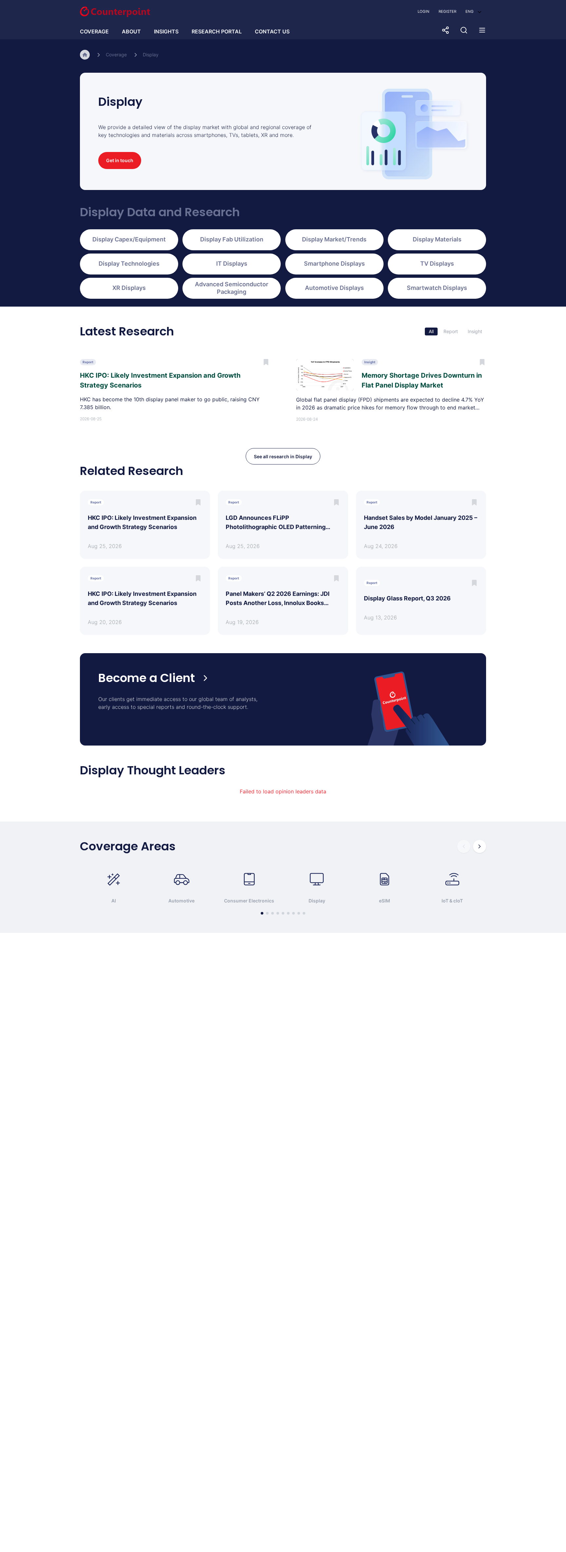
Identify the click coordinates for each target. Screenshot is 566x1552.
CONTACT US (272, 31)
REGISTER (447, 11)
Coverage (116, 54)
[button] (473, 11)
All (431, 331)
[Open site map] (482, 30)
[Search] (464, 30)
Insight (475, 331)
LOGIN (423, 11)
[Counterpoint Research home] (115, 12)
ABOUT (131, 31)
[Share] (445, 30)
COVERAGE (94, 31)
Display (151, 54)
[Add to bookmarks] (198, 502)
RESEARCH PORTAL (217, 31)
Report (450, 331)
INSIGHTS (166, 31)
